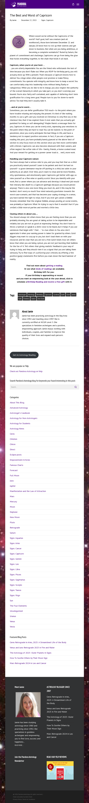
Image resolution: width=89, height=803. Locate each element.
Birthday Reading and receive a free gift (46, 281)
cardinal (56, 295)
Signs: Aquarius (16, 538)
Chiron (12, 444)
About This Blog (17, 402)
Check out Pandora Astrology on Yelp (26, 371)
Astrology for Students (20, 423)
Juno (12, 480)
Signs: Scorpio (16, 585)
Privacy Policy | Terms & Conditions (24, 799)
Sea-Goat (41, 299)
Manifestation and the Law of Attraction (28, 491)
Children (13, 439)
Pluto (12, 522)
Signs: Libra (15, 569)
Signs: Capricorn (47, 20)
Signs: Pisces (15, 574)
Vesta (12, 626)
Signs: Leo (14, 564)
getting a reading (54, 265)
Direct (12, 449)
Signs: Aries (15, 543)
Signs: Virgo (15, 595)
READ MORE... (19, 745)
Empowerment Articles (20, 460)
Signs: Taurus (15, 590)
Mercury (13, 501)
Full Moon (14, 475)
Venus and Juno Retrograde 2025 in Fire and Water (32, 647)
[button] (78, 4)
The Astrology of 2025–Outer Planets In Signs (30, 652)
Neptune (13, 512)
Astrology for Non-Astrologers (23, 418)
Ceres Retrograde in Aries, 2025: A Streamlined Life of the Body (38, 642)
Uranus (13, 616)
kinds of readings (44, 268)
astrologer (22, 295)
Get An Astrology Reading (24, 355)
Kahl (20, 299)
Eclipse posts (16, 454)
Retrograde (15, 527)
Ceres (12, 433)
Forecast (14, 470)
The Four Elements (18, 605)
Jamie (14, 20)
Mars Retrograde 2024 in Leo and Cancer (28, 663)
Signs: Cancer (15, 548)
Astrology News (17, 428)
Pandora (26, 299)
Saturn (33, 299)
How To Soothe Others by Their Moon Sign (28, 658)
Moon (12, 506)
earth (63, 295)
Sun (11, 600)
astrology (31, 295)
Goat (68, 295)
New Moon (15, 517)
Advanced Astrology (19, 407)
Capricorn (48, 295)
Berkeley (40, 295)
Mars (12, 496)
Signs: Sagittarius (17, 579)
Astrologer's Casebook (20, 413)
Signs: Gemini (15, 559)
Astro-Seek (28, 797)
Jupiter (13, 486)
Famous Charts (16, 465)
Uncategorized (16, 611)
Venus (12, 621)
